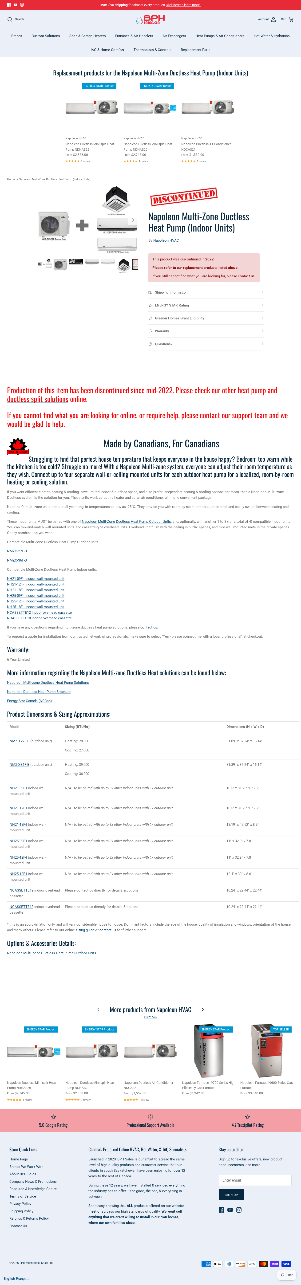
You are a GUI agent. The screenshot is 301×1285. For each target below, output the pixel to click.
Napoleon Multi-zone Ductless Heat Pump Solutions (48, 682)
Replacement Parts (195, 50)
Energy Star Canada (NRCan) (29, 701)
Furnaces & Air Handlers (134, 36)
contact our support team (234, 414)
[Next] (133, 220)
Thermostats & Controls (152, 50)
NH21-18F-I (19, 824)
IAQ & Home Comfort (107, 50)
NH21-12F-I (19, 808)
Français (22, 1279)
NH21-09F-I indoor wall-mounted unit (35, 579)
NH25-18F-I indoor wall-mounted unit (35, 607)
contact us (246, 276)
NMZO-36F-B (17, 560)
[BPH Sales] (150, 19)
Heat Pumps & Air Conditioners (219, 36)
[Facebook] (9, 5)
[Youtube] (15, 5)
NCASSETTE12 (21, 890)
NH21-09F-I (18, 788)
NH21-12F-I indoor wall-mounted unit (35, 584)
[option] (88, 219)
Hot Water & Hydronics (272, 36)
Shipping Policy (21, 1211)
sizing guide (85, 930)
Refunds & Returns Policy (29, 1218)
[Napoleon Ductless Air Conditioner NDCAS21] (208, 107)
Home (11, 179)
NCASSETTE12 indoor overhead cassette (39, 612)
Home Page (18, 1159)
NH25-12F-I (18, 857)
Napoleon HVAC (166, 240)
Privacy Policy (20, 1204)
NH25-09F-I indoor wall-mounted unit (35, 595)
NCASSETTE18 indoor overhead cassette (39, 618)
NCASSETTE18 (21, 907)
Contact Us (18, 1226)
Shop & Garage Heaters (87, 36)
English (9, 1279)
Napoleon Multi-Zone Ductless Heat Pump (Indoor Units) (54, 179)
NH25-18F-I (19, 874)
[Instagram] (22, 5)
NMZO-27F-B (17, 551)
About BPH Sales (22, 1174)
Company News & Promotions (33, 1181)
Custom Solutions (46, 36)
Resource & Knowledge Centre (33, 1189)
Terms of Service (22, 1196)
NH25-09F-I (18, 841)
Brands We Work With (26, 1167)
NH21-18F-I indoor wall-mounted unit (35, 590)
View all (150, 1016)
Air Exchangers (174, 36)
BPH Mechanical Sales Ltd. (36, 1263)
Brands (16, 36)
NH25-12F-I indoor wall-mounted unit (35, 601)
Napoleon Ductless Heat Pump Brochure (39, 692)
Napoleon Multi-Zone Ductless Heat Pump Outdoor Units (126, 521)
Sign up (231, 1195)
